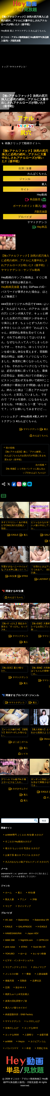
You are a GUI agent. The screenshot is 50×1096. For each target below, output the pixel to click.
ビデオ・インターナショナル (19, 960)
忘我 (7, 987)
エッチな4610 (31, 1027)
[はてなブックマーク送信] (29, 484)
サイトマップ (24, 905)
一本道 (27, 1048)
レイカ (24, 753)
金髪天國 (43, 1034)
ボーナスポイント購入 (27, 205)
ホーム (8, 892)
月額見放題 (40, 211)
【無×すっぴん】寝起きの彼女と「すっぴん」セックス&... (14, 626)
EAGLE (14, 534)
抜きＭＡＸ (21, 987)
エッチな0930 (12, 1034)
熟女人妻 (9, 899)
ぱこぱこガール (20, 741)
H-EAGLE (42, 926)
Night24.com (27, 939)
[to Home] (25, 11)
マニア (8, 905)
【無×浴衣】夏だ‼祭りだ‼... (12, 669)
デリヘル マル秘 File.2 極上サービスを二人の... (13, 780)
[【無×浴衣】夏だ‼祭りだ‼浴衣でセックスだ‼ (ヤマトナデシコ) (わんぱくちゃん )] (14, 662)
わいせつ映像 (39, 953)
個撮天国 (9, 980)
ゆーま (23, 953)
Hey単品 (42, 226)
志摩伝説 (36, 980)
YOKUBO (9, 953)
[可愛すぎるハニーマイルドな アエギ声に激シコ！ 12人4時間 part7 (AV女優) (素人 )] (14, 561)
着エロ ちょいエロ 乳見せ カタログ (22, 848)
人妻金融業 (42, 973)
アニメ (23, 899)
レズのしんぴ (33, 1021)
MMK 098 (10, 939)
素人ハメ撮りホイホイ (16, 1007)
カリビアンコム (38, 1041)
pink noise (10, 946)
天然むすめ (42, 1048)
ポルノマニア (39, 966)
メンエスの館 (11, 973)
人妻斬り (29, 1034)
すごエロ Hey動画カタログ (18, 841)
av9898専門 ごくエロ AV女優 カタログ (24, 834)
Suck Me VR (39, 946)
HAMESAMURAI (13, 933)
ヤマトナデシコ (31, 429)
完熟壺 (23, 980)
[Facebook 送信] (14, 484)
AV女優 (13, 575)
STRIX (25, 575)
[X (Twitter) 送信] (8, 484)
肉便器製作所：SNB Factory (19, 1014)
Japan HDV (32, 933)
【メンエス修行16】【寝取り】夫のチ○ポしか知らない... (14, 732)
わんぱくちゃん (40, 435)
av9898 (8, 1041)
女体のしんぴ (11, 1027)
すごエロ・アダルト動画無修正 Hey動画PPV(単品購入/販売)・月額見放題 (25, 38)
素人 (46, 429)
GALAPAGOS (25, 926)
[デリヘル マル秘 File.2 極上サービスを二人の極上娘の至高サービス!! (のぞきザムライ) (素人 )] (14, 774)
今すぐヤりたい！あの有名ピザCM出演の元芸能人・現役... (14, 525)
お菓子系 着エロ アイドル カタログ (22, 854)
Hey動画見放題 (10, 287)
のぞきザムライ (20, 788)
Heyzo (21, 1041)
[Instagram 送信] (19, 484)
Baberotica (23, 919)
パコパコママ (11, 1048)
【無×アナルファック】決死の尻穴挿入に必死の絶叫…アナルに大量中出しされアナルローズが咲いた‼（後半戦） (25, 156)
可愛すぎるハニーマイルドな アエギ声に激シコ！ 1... (14, 568)
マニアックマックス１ (16, 966)
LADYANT (43, 578)
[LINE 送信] (24, 484)
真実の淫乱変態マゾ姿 (16, 1000)
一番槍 (27, 973)
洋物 (34, 899)
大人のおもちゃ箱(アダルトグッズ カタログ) (27, 861)
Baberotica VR (42, 919)
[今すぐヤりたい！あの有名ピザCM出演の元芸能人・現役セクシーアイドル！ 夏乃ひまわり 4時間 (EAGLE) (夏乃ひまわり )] (14, 517)
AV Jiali (8, 919)
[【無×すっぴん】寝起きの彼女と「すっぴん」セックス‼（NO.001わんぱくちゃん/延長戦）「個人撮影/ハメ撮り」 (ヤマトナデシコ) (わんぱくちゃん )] (14, 618)
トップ (5, 66)
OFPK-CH (43, 939)
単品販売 (35, 199)
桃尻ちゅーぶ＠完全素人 (17, 994)
